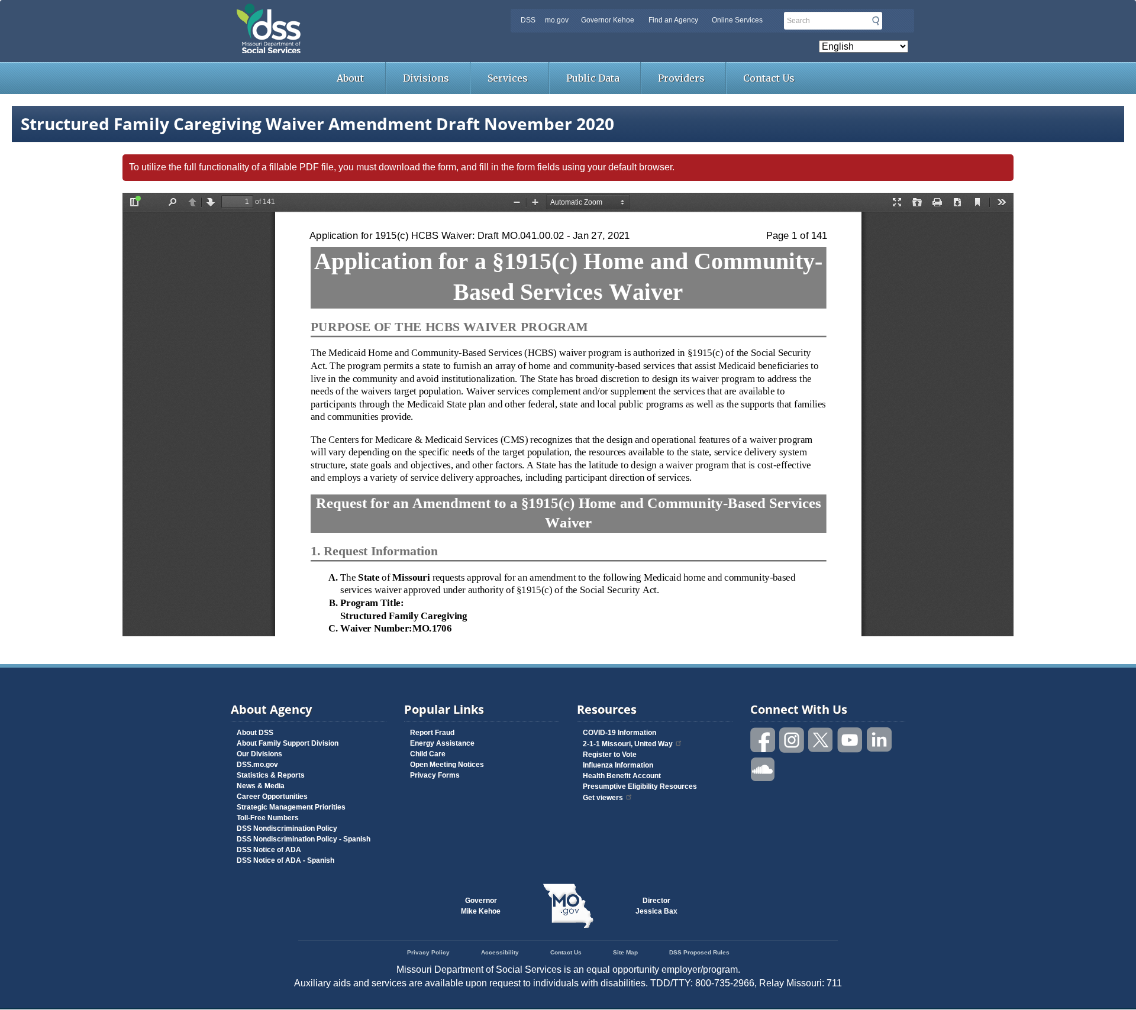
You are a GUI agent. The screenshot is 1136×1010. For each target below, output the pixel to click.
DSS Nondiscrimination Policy (287, 828)
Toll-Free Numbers (268, 818)
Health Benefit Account (622, 776)
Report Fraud (432, 733)
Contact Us (769, 78)
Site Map (625, 952)
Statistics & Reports (271, 775)
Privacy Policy (428, 952)
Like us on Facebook (763, 740)
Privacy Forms (435, 775)
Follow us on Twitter (821, 740)
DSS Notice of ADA (269, 850)
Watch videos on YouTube (850, 740)
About (350, 78)
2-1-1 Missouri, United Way (628, 744)
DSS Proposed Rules (699, 952)
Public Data (592, 78)
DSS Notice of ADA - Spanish (285, 860)
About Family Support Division (287, 743)
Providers (681, 78)
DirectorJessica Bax (656, 905)
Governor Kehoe (607, 20)
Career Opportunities (272, 796)
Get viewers (603, 798)
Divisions (426, 78)
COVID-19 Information (619, 733)
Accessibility (500, 952)
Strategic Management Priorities (291, 807)
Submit (875, 20)
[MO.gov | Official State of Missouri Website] (568, 905)
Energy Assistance (442, 743)
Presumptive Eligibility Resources (640, 786)
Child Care (428, 754)
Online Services (737, 20)
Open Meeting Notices (447, 764)
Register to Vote (610, 754)
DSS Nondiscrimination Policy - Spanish (303, 839)
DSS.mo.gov (257, 764)
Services (508, 78)
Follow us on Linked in (879, 740)
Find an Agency (673, 20)
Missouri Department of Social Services (352, 13)
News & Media (261, 786)
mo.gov (557, 20)
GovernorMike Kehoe (481, 905)
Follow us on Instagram (792, 740)
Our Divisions (259, 754)
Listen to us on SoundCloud (763, 768)
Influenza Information (618, 765)
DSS (528, 20)
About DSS (255, 733)
